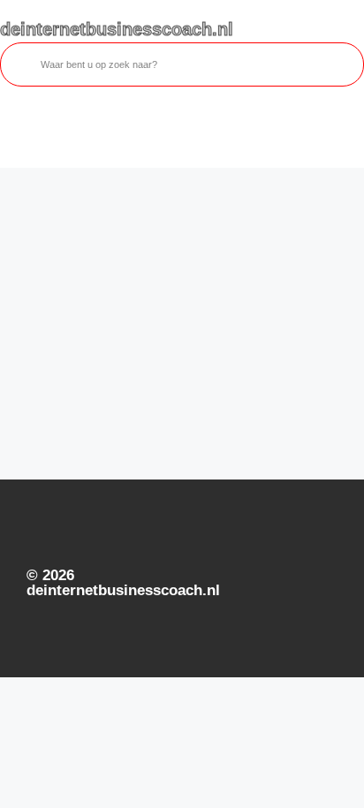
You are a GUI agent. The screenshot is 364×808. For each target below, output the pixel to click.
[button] (14, 132)
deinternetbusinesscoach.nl (116, 29)
